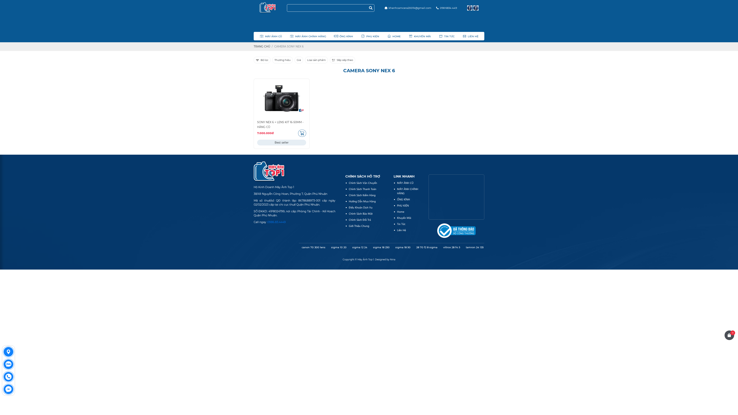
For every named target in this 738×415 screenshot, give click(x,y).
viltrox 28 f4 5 (451, 247)
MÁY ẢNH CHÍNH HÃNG (310, 36)
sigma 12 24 (359, 247)
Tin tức (449, 36)
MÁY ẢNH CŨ (273, 36)
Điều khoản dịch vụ (360, 207)
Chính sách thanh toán (362, 189)
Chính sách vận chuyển (363, 182)
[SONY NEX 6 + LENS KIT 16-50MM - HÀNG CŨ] (281, 98)
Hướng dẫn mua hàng (362, 201)
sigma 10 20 (339, 247)
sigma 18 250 (381, 247)
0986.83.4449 (277, 222)
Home (396, 36)
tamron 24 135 (475, 247)
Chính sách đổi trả (360, 219)
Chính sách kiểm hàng (362, 195)
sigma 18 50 (403, 247)
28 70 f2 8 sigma (426, 247)
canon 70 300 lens (313, 247)
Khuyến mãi (422, 36)
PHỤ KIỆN (372, 36)
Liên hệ (473, 36)
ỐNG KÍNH (346, 36)
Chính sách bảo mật (361, 213)
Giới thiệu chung (359, 225)
